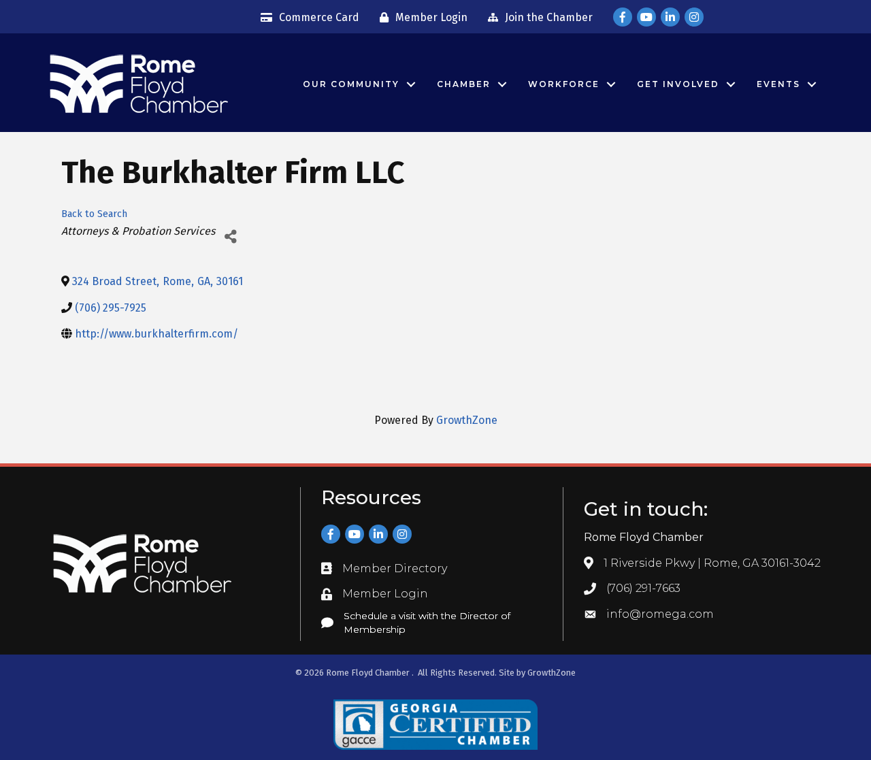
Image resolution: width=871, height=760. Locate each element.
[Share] (230, 236)
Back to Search (94, 214)
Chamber (464, 84)
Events (778, 84)
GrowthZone (466, 420)
